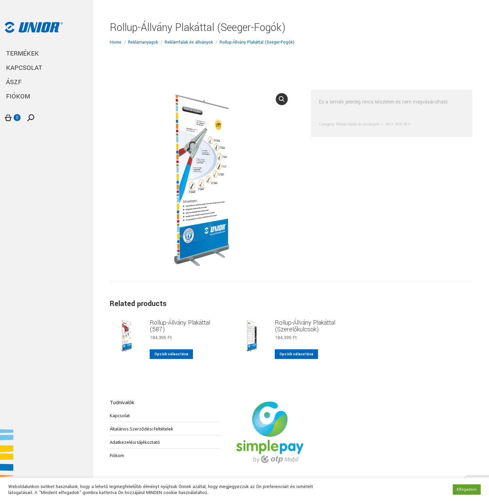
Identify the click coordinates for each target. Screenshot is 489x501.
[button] (282, 99)
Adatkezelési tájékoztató (135, 442)
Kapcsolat (120, 415)
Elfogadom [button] (467, 489)
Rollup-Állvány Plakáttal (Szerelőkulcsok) (305, 326)
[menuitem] (46, 53)
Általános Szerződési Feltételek (141, 429)
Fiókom (117, 455)
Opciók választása (171, 354)
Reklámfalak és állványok (357, 124)
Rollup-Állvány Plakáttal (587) (180, 326)
